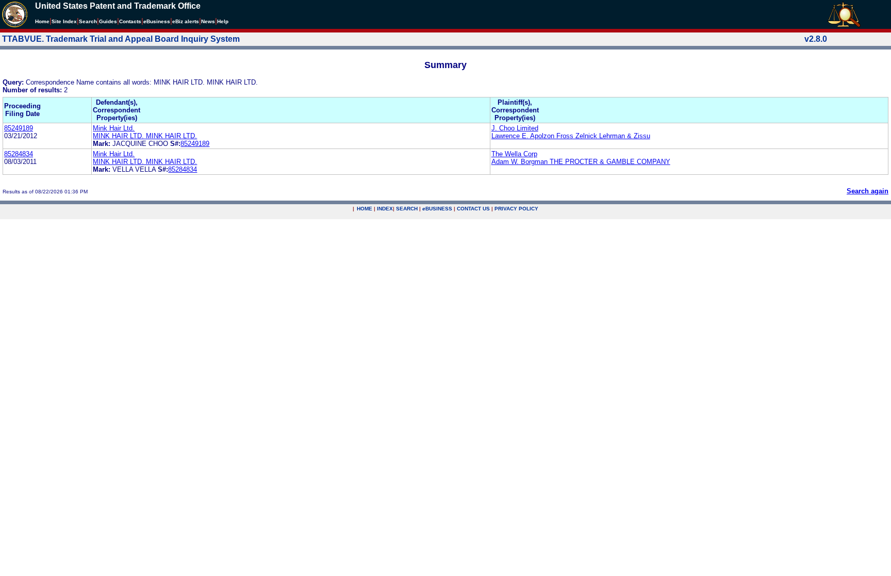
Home (42, 21)
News (208, 21)
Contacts (130, 21)
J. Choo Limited (514, 128)
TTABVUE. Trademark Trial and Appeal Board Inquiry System (121, 39)
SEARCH (407, 208)
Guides (108, 21)
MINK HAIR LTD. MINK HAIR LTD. (145, 136)
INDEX (385, 208)
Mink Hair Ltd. (114, 128)
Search (88, 21)
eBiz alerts (185, 21)
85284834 (18, 154)
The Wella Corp (514, 154)
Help (222, 21)
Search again (867, 191)
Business (156, 21)
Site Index (64, 21)
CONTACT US (473, 208)
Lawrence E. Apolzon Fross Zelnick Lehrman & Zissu (570, 136)
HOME (364, 208)
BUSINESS (437, 208)
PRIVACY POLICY (516, 208)
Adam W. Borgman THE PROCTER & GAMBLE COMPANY (580, 162)
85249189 (18, 128)
